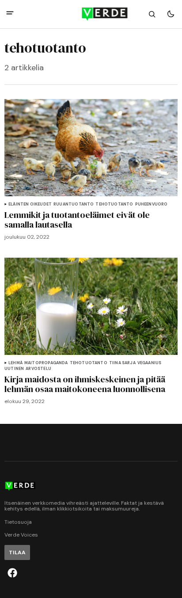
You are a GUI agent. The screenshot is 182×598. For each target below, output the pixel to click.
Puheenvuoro (151, 204)
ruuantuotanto (73, 204)
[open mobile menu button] (9, 14)
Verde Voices (21, 535)
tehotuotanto (114, 204)
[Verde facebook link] (12, 573)
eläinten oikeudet (30, 204)
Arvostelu (38, 369)
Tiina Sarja (122, 363)
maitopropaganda (46, 363)
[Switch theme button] (170, 14)
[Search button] (152, 14)
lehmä (15, 363)
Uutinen (14, 369)
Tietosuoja (18, 522)
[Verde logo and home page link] (91, 14)
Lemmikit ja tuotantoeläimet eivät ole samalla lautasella (77, 219)
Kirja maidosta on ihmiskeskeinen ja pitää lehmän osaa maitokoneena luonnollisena (84, 384)
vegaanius (149, 363)
